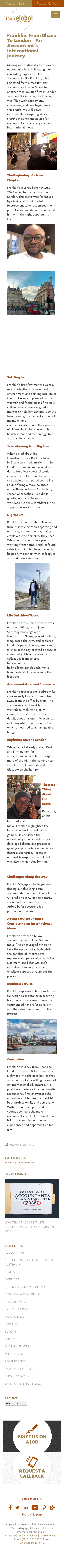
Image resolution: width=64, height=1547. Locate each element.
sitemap (10, 1535)
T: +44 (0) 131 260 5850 (28, 1539)
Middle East (14, 1353)
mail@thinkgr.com (32, 1543)
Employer (12, 1323)
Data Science (15, 1316)
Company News (16, 1301)
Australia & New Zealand (25, 1286)
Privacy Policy (27, 1535)
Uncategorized (17, 1376)
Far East (11, 1338)
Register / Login (16, 3)
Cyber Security (16, 1308)
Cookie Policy (48, 1535)
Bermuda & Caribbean (22, 1294)
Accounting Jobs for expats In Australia (29, 1262)
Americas (12, 1279)
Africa (10, 1271)
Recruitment (15, 1361)
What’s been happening (23, 1383)
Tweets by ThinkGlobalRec (20, 1162)
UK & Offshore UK (19, 1368)
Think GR (19, 19)
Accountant (15, 1252)
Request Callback (48, 3)
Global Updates (17, 1346)
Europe (10, 1331)
